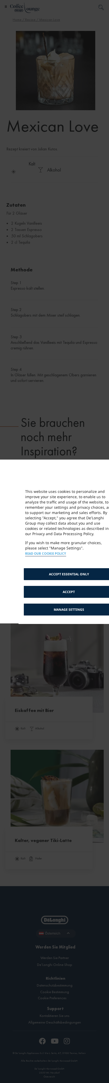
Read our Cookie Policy (45, 554)
